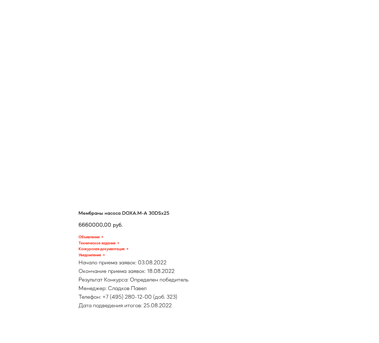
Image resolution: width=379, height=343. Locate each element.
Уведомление (90, 255)
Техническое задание (97, 243)
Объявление (89, 237)
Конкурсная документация (102, 249)
